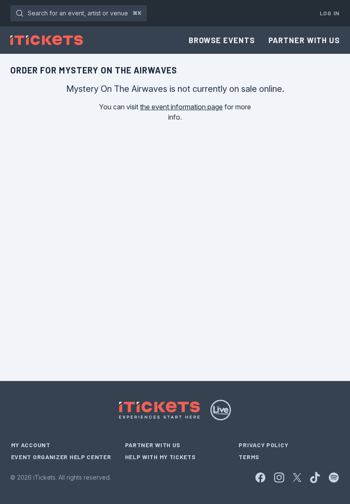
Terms (249, 456)
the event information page (181, 107)
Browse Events (222, 40)
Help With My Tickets (160, 456)
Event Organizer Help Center (61, 456)
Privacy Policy (263, 444)
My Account (30, 444)
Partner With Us (304, 40)
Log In (330, 13)
